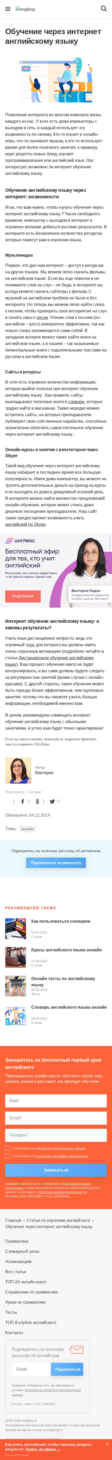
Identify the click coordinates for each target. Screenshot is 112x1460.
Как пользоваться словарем (60, 921)
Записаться (56, 1170)
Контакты (14, 1332)
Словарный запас (22, 1251)
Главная (13, 1220)
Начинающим (18, 1261)
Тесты (35, 994)
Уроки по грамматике (25, 1302)
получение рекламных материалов (62, 1156)
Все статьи (15, 1272)
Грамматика (16, 1241)
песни (42, 317)
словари (76, 401)
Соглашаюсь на (49, 1148)
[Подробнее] (56, 570)
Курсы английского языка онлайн (66, 950)
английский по (25, 524)
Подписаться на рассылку (56, 862)
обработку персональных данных (61, 1148)
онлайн (27, 829)
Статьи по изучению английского (58, 1220)
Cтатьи (36, 937)
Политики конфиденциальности (62, 1192)
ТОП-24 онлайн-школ (25, 1282)
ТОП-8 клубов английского (30, 1322)
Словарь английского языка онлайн (69, 1007)
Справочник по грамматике (31, 1292)
